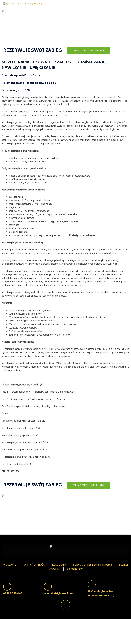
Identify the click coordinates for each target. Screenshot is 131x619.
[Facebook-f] (65, 604)
